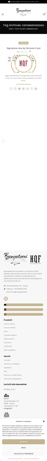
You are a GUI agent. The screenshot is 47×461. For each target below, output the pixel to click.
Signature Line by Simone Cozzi (23, 48)
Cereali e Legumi (10, 335)
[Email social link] (19, 88)
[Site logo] (23, 12)
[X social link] (15, 88)
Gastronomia (9, 339)
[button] (44, 421)
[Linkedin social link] (27, 88)
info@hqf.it (8, 408)
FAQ (5, 371)
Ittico (6, 331)
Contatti (7, 360)
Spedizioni (7, 368)
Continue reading (23, 84)
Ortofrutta (8, 346)
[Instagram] (23, 314)
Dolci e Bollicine (10, 350)
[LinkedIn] (23, 309)
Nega (23, 448)
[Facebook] (6, 299)
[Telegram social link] (36, 88)
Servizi (7, 356)
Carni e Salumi (9, 324)
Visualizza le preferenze (23, 454)
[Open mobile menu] (3, 14)
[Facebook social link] (11, 88)
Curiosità (23, 43)
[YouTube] (23, 304)
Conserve (7, 342)
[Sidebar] (2, 141)
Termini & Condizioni (12, 364)
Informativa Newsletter (12, 379)
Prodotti (8, 320)
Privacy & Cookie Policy (15, 458)
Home (11, 29)
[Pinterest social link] (23, 88)
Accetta (23, 442)
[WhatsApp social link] (31, 88)
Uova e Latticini (9, 328)
